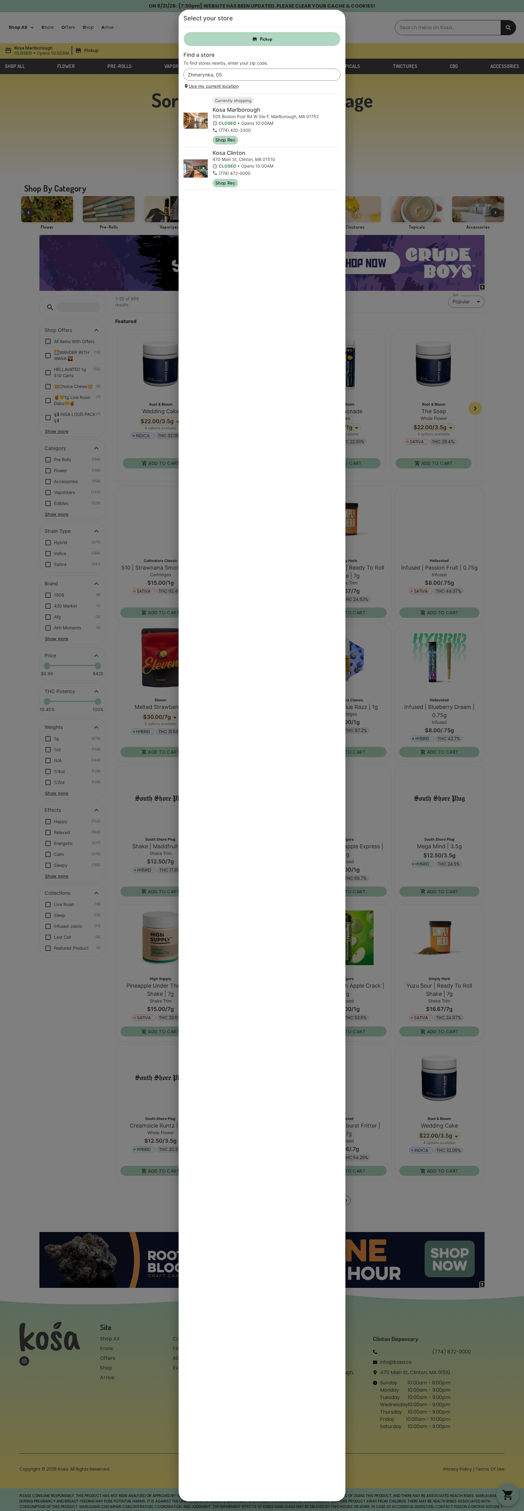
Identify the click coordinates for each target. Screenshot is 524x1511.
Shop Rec (225, 139)
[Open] (336, 75)
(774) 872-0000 (234, 173)
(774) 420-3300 (235, 130)
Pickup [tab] (266, 39)
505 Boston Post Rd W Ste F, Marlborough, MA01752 (266, 116)
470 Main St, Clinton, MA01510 (244, 159)
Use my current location (214, 86)
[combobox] (257, 74)
